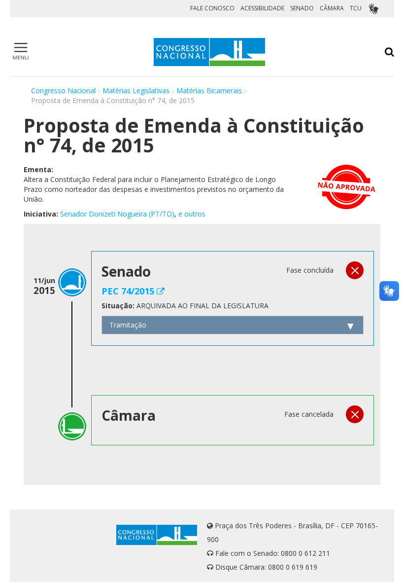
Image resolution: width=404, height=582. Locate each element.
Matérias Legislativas (135, 90)
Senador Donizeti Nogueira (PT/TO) (117, 213)
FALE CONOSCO (212, 8)
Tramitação (127, 324)
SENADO (302, 8)
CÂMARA (332, 8)
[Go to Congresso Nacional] (209, 52)
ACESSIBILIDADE (262, 8)
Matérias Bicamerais (209, 90)
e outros (191, 213)
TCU (356, 8)
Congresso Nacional (63, 90)
